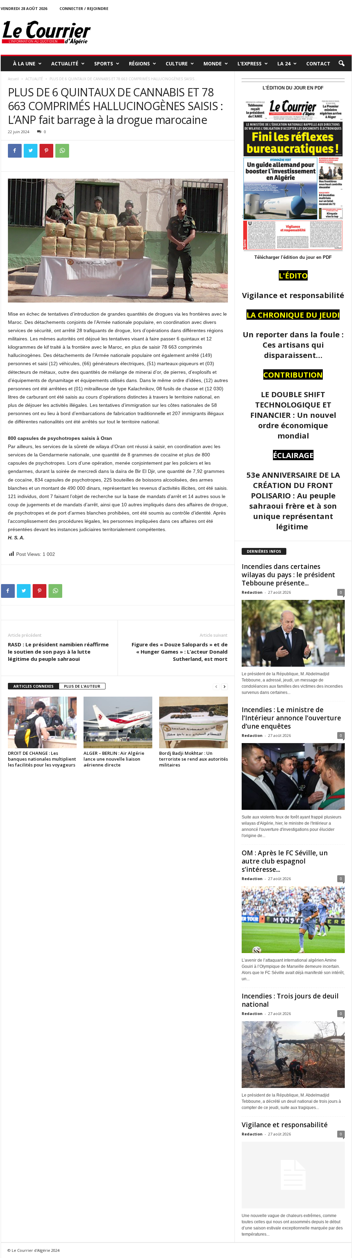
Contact (318, 63)
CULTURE (177, 63)
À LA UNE (24, 63)
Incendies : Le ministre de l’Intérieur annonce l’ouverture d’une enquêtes (291, 718)
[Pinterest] (46, 151)
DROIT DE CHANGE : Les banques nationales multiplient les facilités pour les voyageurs (42, 759)
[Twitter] (30, 151)
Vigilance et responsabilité (285, 1124)
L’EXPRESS (250, 63)
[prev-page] (216, 686)
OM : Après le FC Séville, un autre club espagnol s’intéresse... (285, 861)
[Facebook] (15, 151)
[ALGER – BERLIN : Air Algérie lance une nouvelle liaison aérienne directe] (118, 722)
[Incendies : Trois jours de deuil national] (293, 1054)
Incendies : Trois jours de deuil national (290, 1000)
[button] (341, 63)
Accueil (13, 78)
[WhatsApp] (62, 151)
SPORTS (103, 63)
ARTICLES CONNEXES (33, 686)
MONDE (213, 63)
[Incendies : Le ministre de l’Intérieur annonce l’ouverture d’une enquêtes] (293, 776)
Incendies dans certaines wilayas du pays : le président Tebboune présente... (288, 575)
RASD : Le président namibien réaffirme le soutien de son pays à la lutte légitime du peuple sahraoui (58, 651)
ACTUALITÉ (64, 63)
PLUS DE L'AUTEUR (82, 686)
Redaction (252, 592)
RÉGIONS (139, 63)
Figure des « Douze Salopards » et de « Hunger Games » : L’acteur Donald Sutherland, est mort (180, 651)
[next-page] (224, 686)
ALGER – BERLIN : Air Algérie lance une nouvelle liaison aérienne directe (114, 759)
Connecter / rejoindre (83, 8)
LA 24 (283, 63)
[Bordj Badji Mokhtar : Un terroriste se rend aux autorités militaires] (193, 722)
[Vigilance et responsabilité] (293, 1175)
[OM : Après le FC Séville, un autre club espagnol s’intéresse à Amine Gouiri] (293, 919)
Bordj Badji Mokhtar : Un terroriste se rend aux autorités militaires (193, 759)
